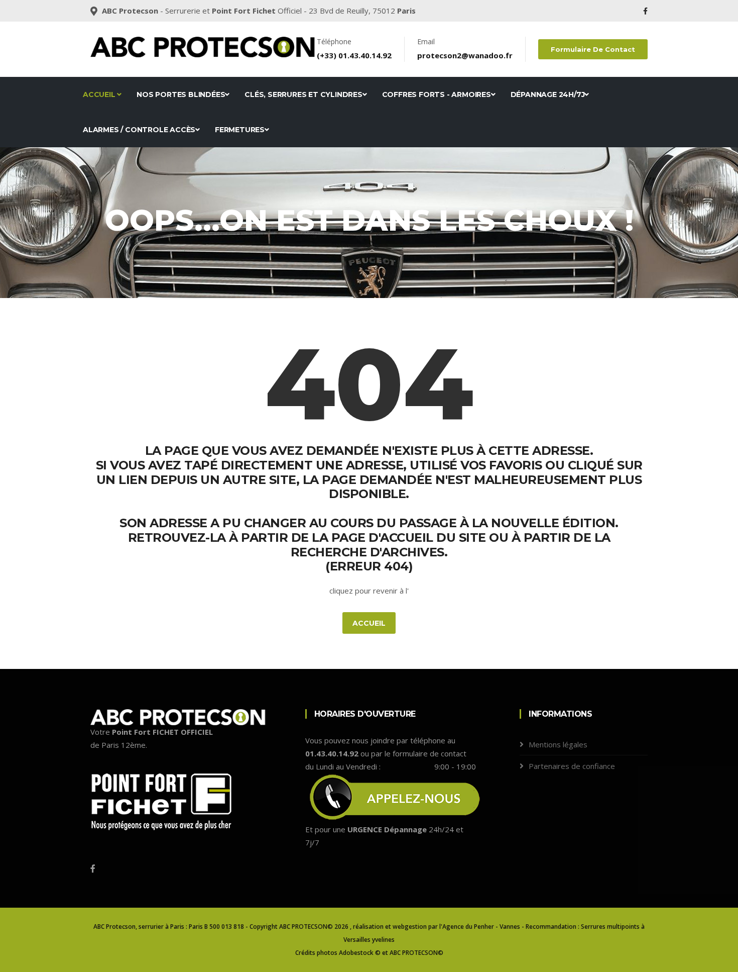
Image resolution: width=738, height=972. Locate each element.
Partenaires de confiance (572, 766)
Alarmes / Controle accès (139, 129)
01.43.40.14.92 (365, 55)
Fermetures (240, 129)
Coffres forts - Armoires (436, 94)
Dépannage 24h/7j (548, 94)
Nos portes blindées (181, 94)
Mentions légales (558, 744)
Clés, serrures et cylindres (303, 94)
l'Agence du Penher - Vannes (479, 926)
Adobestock (356, 952)
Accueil (100, 94)
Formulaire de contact (593, 49)
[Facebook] (645, 11)
